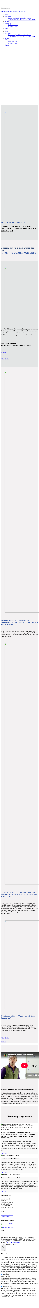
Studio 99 (23, 1234)
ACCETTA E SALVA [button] (7, 1297)
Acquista (3, 352)
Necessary (6, 1274)
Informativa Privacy (7, 1215)
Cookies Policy (5, 1216)
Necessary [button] (4, 1273)
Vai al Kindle (5, 359)
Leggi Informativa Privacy (13, 1242)
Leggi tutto (4, 1153)
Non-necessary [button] (5, 1285)
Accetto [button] (3, 1242)
